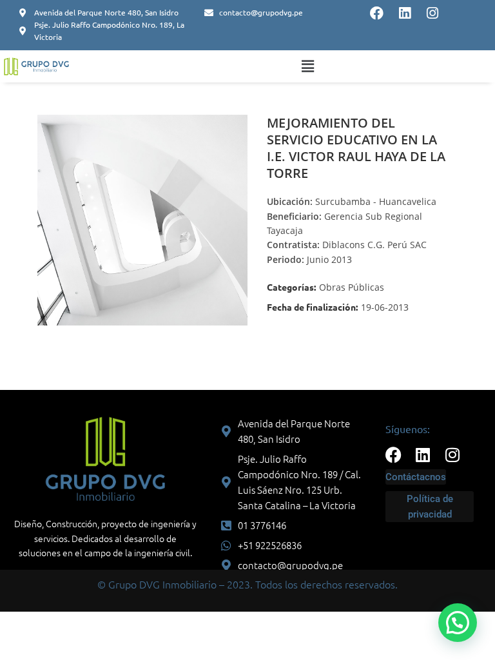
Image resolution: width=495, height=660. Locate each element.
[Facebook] (376, 13)
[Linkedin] (404, 13)
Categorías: (291, 287)
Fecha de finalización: (312, 307)
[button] (308, 66)
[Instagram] (432, 13)
